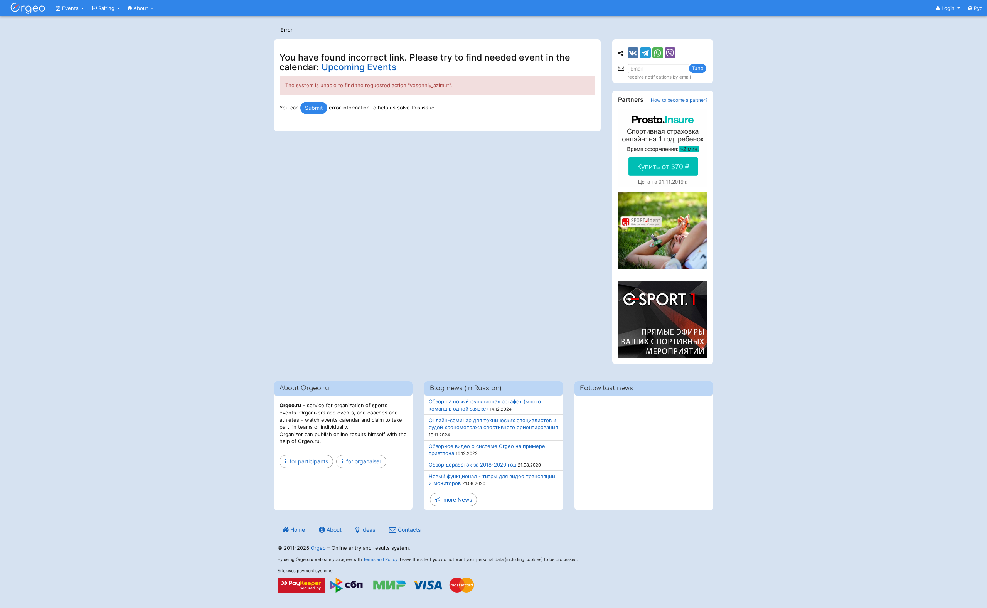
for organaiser (362, 461)
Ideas (367, 529)
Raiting (106, 8)
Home (297, 529)
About (141, 8)
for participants (307, 461)
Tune (698, 68)
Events (70, 8)
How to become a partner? (679, 100)
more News (456, 499)
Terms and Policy (380, 559)
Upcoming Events (359, 67)
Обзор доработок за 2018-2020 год (472, 464)
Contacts (408, 529)
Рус (977, 8)
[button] (948, 8)
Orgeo (318, 548)
